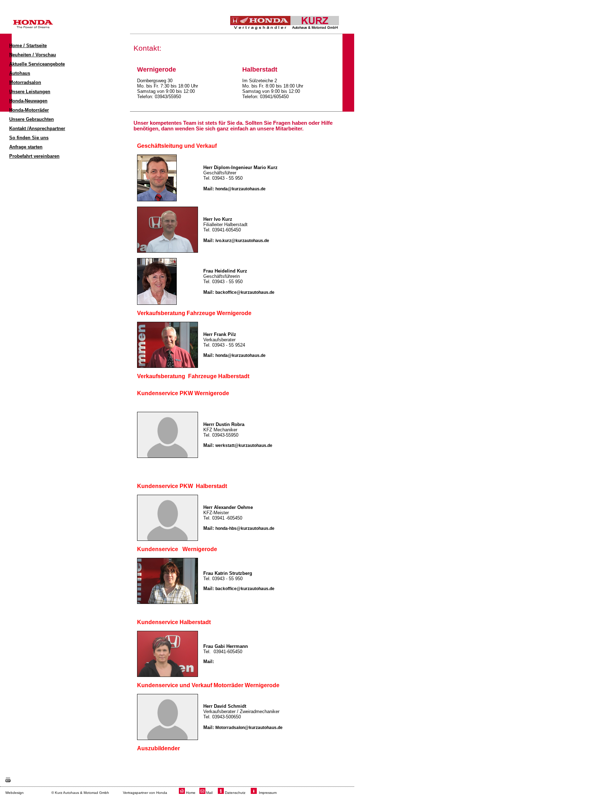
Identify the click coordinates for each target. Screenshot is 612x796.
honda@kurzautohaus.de (240, 188)
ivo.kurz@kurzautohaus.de (242, 240)
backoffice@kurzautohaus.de (244, 292)
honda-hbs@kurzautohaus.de (244, 528)
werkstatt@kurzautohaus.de (243, 445)
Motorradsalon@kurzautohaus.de (249, 727)
